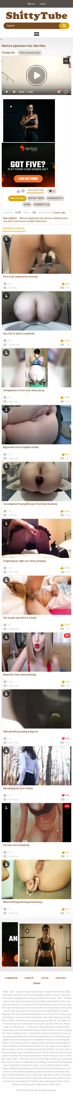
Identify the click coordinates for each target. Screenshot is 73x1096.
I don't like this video (23, 191)
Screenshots (55, 198)
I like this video (18, 191)
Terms (36, 983)
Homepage (11, 978)
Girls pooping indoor (29, 52)
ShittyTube (33, 1090)
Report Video (36, 198)
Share (27, 204)
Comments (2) (41, 204)
